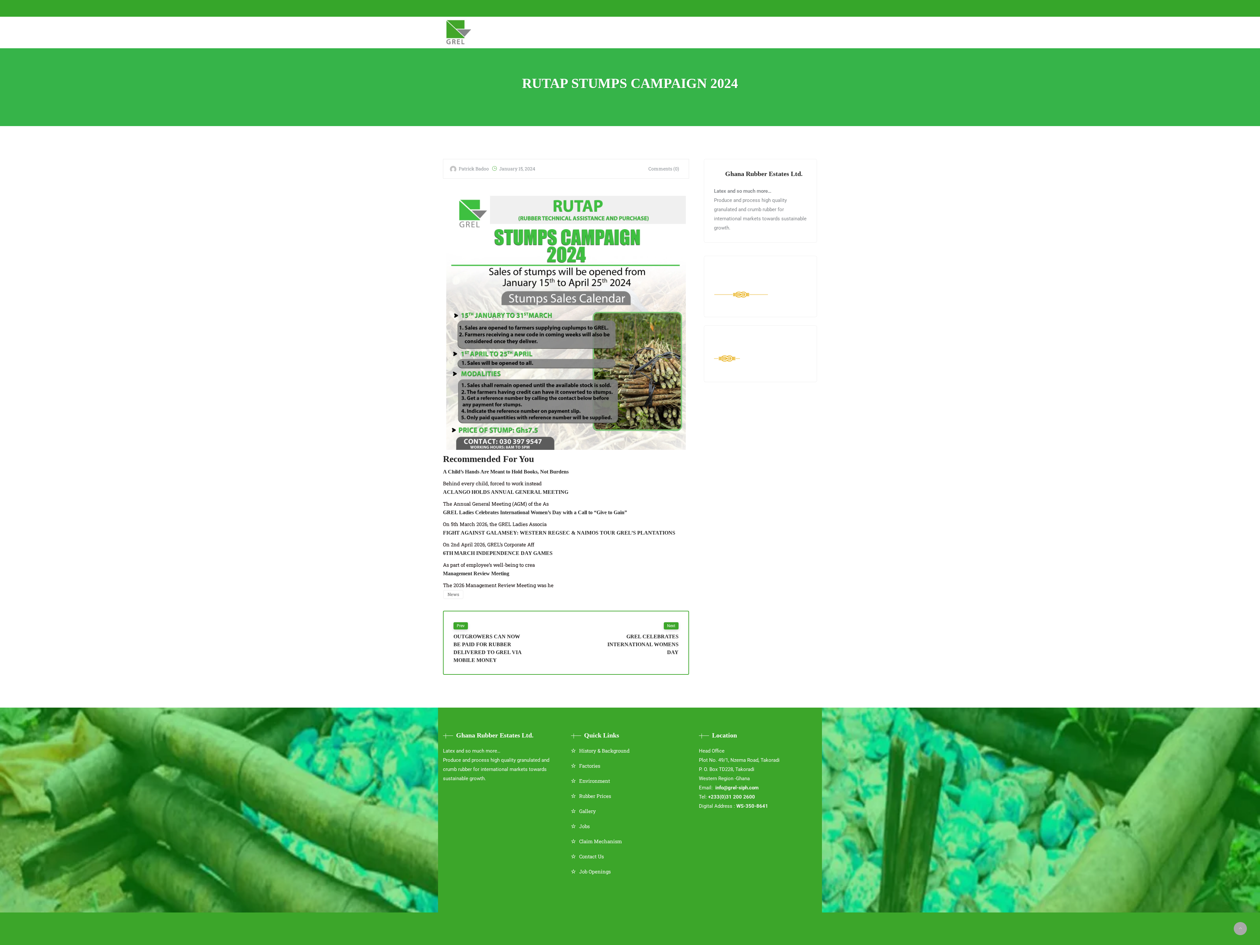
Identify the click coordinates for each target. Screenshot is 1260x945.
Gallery (587, 811)
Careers (753, 31)
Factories (589, 765)
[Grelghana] (459, 32)
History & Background (604, 750)
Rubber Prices (595, 796)
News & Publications (702, 31)
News (453, 594)
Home (483, 31)
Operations (589, 31)
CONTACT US (563, 8)
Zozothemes (647, 924)
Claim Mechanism (600, 841)
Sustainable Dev (639, 31)
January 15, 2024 (517, 168)
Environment (594, 781)
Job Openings (595, 871)
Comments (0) (663, 168)
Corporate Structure (532, 31)
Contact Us (591, 856)
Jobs (584, 826)
